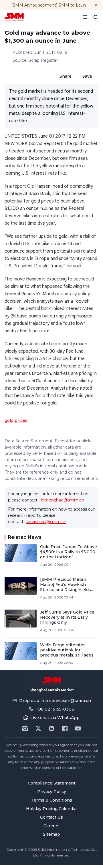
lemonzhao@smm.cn (62, 500)
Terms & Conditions (51, 800)
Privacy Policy (51, 791)
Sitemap (51, 834)
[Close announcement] (96, 5)
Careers (51, 825)
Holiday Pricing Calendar (51, 808)
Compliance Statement (52, 783)
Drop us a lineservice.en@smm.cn (55, 700)
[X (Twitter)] (38, 728)
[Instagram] (25, 728)
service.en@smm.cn (46, 521)
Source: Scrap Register (35, 60)
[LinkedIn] (51, 728)
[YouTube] (78, 728)
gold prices (16, 420)
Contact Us (51, 817)
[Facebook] (64, 728)
